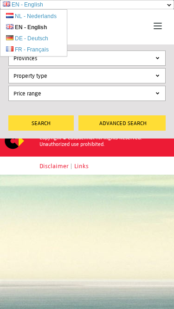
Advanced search (123, 123)
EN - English (27, 4)
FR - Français (32, 49)
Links (81, 166)
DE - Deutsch (31, 38)
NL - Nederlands (36, 16)
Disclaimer (54, 166)
